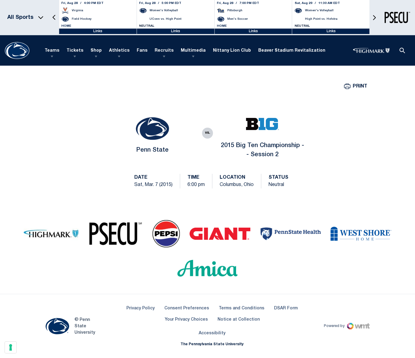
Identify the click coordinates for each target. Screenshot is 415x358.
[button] (54, 17)
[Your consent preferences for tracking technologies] (10, 347)
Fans (142, 51)
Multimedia (193, 51)
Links (97, 31)
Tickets (75, 51)
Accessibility (212, 333)
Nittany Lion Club (232, 51)
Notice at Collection (239, 320)
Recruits (164, 51)
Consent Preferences (186, 308)
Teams (52, 51)
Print (360, 86)
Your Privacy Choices (186, 320)
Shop (96, 51)
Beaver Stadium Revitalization (291, 51)
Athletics (119, 51)
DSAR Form (286, 308)
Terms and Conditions (241, 308)
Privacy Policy (140, 308)
